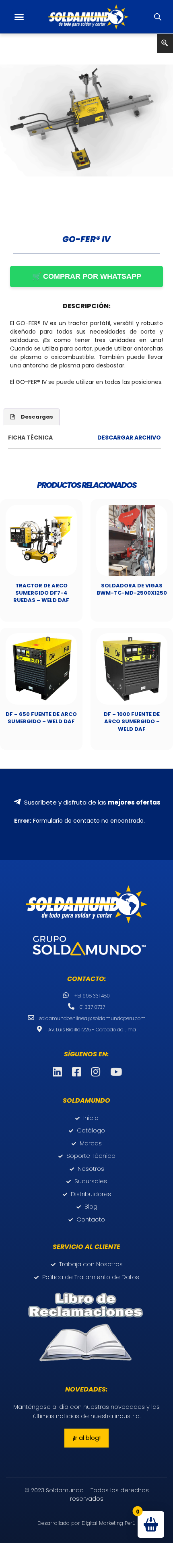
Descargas (37, 417)
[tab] (32, 417)
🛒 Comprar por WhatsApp (86, 276)
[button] (19, 17)
